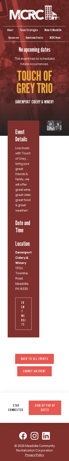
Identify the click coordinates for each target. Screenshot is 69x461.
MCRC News (55, 37)
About (10, 30)
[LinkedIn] (46, 436)
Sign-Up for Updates (45, 407)
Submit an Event (34, 371)
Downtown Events (34, 37)
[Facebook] (23, 436)
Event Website (23, 313)
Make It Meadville (53, 30)
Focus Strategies (29, 30)
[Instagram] (34, 436)
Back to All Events (34, 359)
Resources (13, 37)
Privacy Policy (34, 455)
